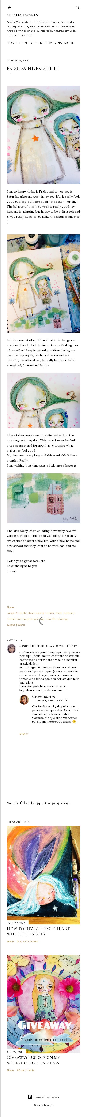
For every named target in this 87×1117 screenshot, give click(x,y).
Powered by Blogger (46, 1096)
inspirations (50, 43)
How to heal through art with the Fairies (38, 931)
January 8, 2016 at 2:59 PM (62, 645)
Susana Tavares (22, 15)
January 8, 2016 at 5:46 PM (50, 700)
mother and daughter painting (26, 618)
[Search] (77, 7)
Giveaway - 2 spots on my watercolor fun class (33, 1060)
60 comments (25, 1070)
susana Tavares (16, 624)
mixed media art (65, 612)
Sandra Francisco (31, 646)
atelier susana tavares (41, 612)
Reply (23, 734)
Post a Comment (27, 941)
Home (12, 43)
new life (50, 618)
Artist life (21, 612)
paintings (28, 43)
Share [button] (10, 607)
